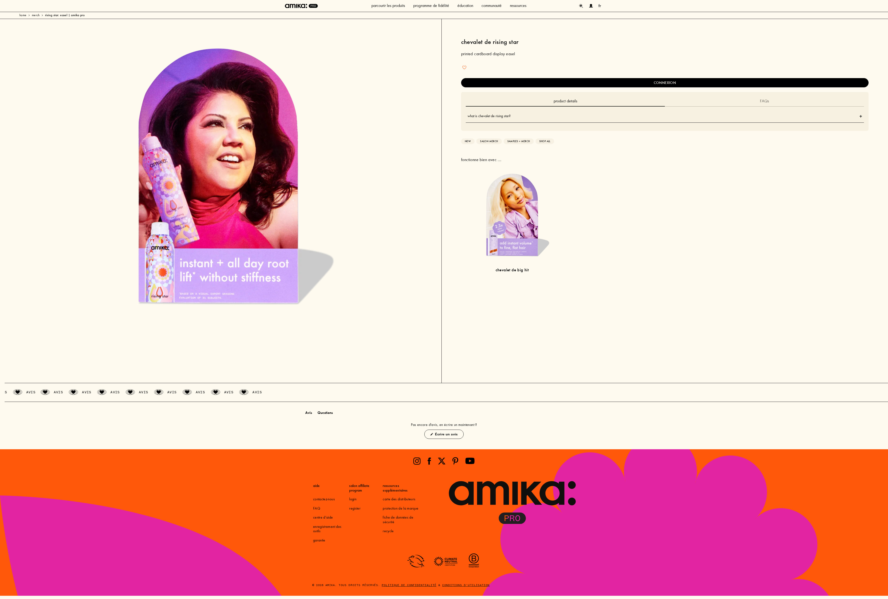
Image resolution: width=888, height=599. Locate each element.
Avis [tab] (308, 413)
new (468, 141)
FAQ (316, 508)
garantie (319, 540)
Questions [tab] (325, 413)
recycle (388, 531)
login (352, 499)
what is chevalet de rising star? (665, 116)
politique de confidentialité (409, 585)
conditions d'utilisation (466, 585)
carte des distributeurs (399, 499)
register (355, 508)
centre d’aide (323, 517)
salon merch (489, 141)
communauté (491, 6)
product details (565, 101)
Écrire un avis (448, 435)
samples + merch (518, 141)
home (23, 15)
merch (36, 15)
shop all (544, 141)
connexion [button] (665, 82)
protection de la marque (400, 508)
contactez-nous (324, 499)
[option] (218, 177)
